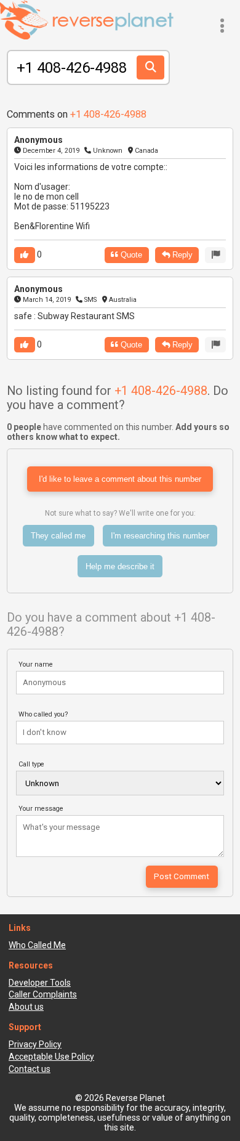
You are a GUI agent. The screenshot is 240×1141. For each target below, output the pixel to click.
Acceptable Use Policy (51, 1057)
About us (26, 1007)
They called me (58, 535)
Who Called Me (37, 945)
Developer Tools (40, 983)
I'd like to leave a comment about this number (120, 479)
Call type (31, 764)
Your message (40, 809)
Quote (130, 254)
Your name (35, 664)
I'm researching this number (160, 535)
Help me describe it (120, 566)
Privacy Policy (35, 1044)
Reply (181, 254)
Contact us (29, 1069)
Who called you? (43, 714)
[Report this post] (215, 254)
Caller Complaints (43, 994)
